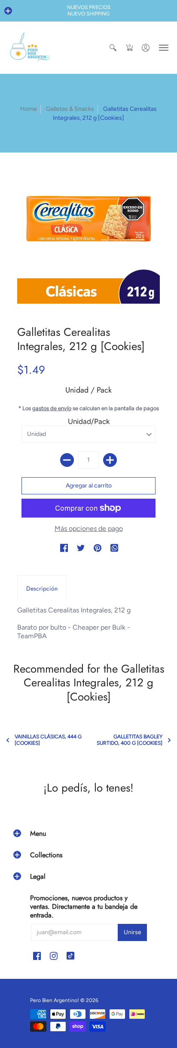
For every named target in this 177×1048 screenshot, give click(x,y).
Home (28, 109)
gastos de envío (51, 408)
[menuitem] (113, 47)
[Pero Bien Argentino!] (30, 47)
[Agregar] (110, 460)
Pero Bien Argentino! (54, 1000)
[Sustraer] (67, 460)
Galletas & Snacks (70, 109)
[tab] (42, 588)
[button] (8, 11)
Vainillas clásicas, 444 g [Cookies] (48, 740)
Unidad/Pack (89, 421)
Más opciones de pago (89, 528)
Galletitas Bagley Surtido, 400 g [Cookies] (129, 740)
